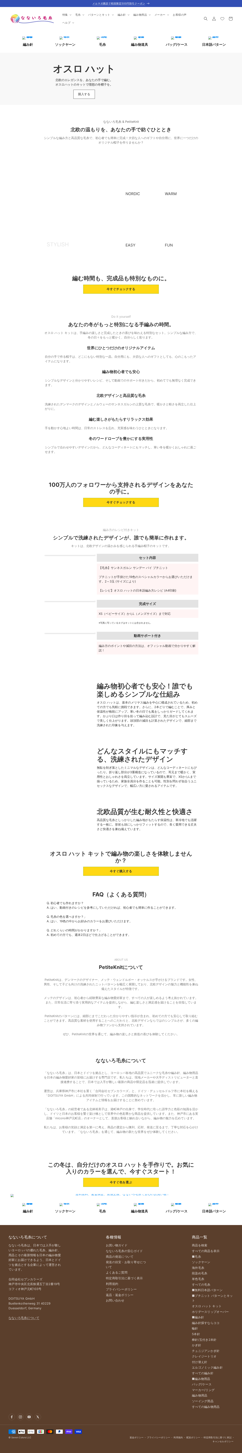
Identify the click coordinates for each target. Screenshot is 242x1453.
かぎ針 (196, 1345)
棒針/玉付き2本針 (204, 1340)
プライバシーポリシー (121, 1289)
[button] (66, 15)
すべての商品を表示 (206, 1251)
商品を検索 (199, 1245)
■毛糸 (196, 1256)
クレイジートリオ (204, 1356)
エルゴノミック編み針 (207, 1367)
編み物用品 (199, 1395)
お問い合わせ (115, 1300)
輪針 (195, 1328)
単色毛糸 (198, 1279)
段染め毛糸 (199, 1273)
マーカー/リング (203, 1390)
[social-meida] (12, 1417)
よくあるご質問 (116, 1272)
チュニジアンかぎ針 (206, 1351)
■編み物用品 (201, 1379)
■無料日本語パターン (207, 1290)
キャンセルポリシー (223, 1441)
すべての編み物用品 (206, 1407)
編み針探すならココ (206, 1323)
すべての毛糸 (201, 1284)
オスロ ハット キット (207, 1306)
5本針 (196, 1334)
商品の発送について (120, 1256)
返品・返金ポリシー (120, 1295)
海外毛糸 (198, 1268)
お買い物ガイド (116, 1245)
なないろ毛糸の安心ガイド (124, 1251)
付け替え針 (199, 1362)
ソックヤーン (201, 1262)
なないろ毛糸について (24, 1318)
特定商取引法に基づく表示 (124, 1278)
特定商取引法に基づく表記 (218, 1437)
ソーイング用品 (202, 1401)
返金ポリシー (137, 1437)
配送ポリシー (193, 1437)
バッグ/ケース (202, 1384)
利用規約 (112, 1284)
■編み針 (198, 1317)
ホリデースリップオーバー (210, 1312)
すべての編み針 (202, 1373)
